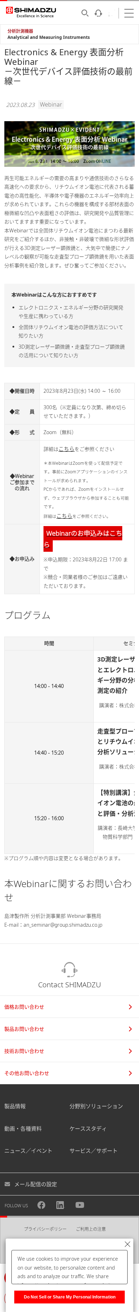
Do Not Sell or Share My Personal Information (69, 1297)
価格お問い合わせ (24, 1006)
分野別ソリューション (96, 1106)
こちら (66, 448)
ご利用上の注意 (91, 1229)
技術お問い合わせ (24, 1051)
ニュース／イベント (28, 1150)
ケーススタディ (88, 1128)
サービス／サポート (94, 1150)
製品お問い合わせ (24, 1028)
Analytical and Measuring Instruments (48, 37)
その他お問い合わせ (26, 1073)
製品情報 (15, 1106)
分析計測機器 (20, 31)
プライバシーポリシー (45, 1229)
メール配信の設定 (35, 1184)
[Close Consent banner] (127, 1244)
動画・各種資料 (23, 1128)
